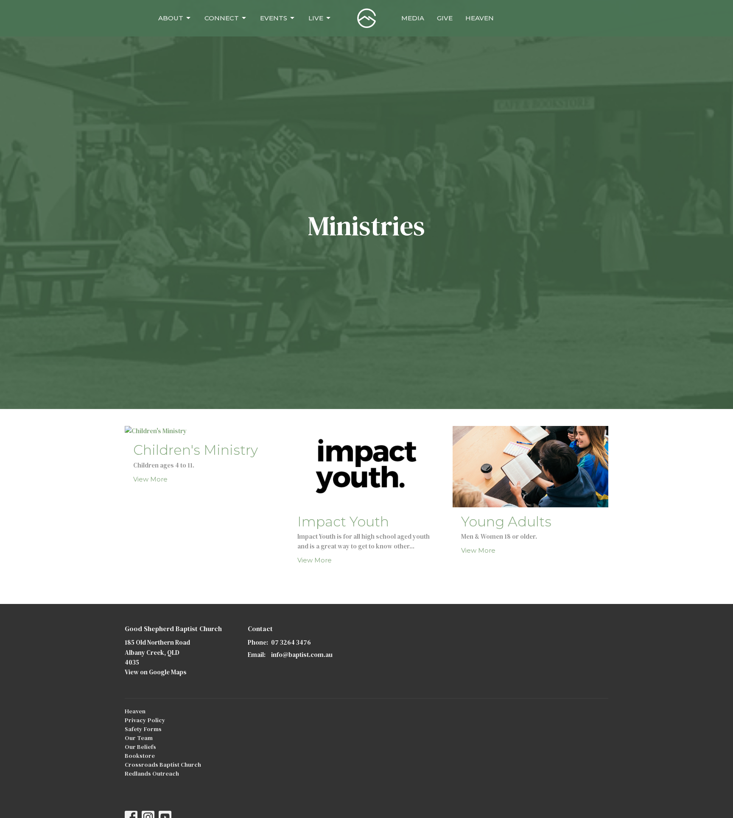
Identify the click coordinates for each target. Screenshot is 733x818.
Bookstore (140, 755)
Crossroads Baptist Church (163, 764)
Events (273, 18)
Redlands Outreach (152, 773)
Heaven (479, 18)
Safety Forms (143, 729)
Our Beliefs (140, 747)
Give (445, 18)
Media (412, 18)
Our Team (139, 738)
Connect (221, 18)
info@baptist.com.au (302, 654)
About (170, 18)
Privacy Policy (145, 720)
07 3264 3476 (291, 642)
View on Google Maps (156, 672)
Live (315, 18)
